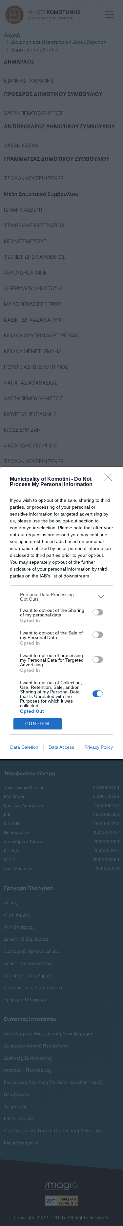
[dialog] (61, 613)
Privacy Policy (98, 747)
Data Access (61, 747)
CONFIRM (37, 723)
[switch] (97, 612)
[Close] (110, 479)
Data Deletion (24, 747)
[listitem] (61, 596)
